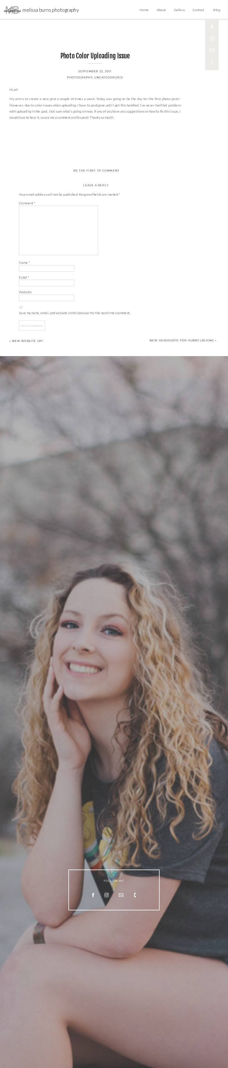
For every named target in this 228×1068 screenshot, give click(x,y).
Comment (27, 203)
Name (24, 262)
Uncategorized (108, 77)
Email (24, 277)
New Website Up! (27, 341)
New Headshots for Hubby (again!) (182, 340)
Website (25, 292)
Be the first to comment (96, 170)
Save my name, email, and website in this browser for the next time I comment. (74, 313)
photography (79, 77)
